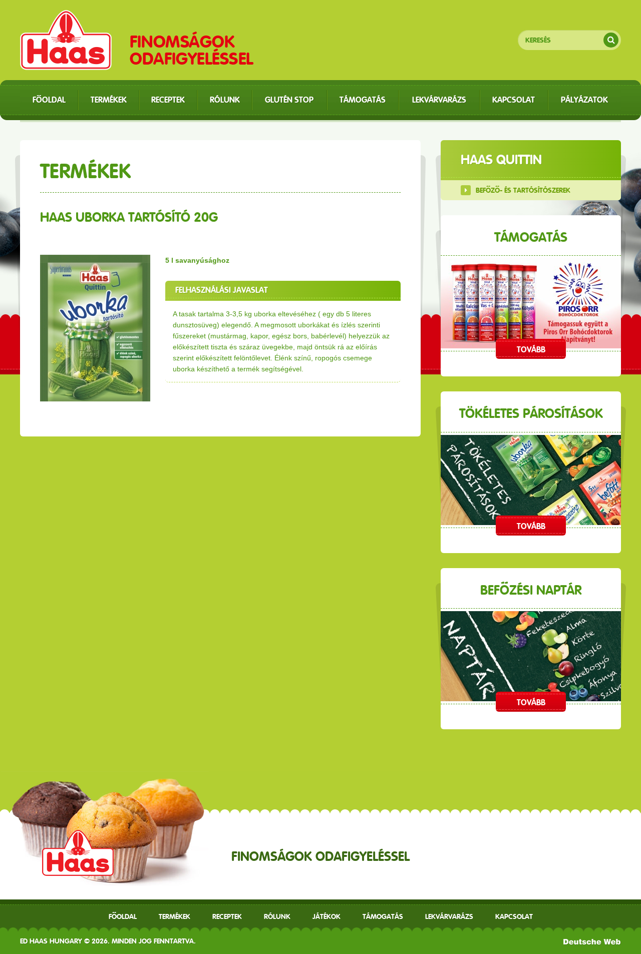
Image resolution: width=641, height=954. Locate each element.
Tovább (531, 349)
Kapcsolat (514, 916)
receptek (227, 916)
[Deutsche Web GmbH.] (592, 940)
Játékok (326, 916)
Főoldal (123, 916)
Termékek (174, 916)
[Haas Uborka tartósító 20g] (95, 328)
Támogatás (383, 916)
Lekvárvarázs (449, 916)
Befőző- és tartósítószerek (523, 190)
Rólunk (277, 916)
